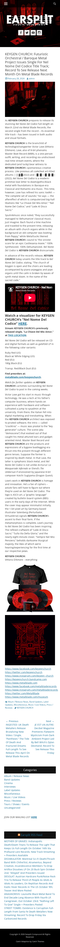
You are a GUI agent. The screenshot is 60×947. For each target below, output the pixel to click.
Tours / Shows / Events (16, 804)
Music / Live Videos (37, 704)
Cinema (8, 783)
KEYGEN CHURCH (25, 707)
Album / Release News (18, 701)
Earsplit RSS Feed (31, 835)
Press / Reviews (12, 800)
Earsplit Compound (33, 934)
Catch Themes (38, 941)
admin (32, 78)
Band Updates (35, 701)
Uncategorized (12, 807)
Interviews (10, 786)
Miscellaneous (20, 704)
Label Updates (12, 790)
